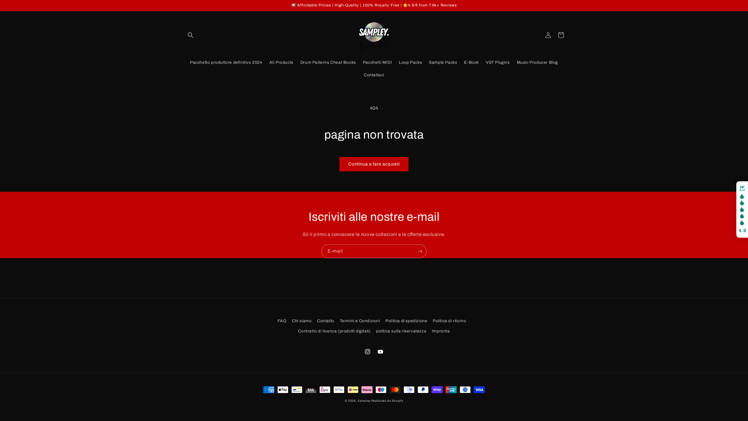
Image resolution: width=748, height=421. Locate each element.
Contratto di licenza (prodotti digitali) (334, 331)
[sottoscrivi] (419, 251)
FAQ (282, 321)
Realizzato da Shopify (387, 400)
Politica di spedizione (406, 321)
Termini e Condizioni (360, 321)
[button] (190, 35)
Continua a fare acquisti (374, 164)
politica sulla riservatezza (401, 331)
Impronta (441, 331)
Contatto (325, 321)
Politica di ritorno (449, 321)
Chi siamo (301, 321)
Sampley (364, 400)
